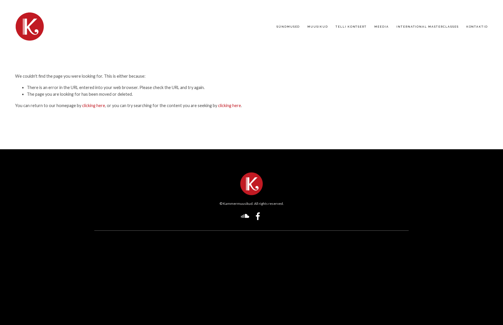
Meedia (381, 26)
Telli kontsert (351, 26)
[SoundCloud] (245, 216)
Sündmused (288, 26)
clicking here (93, 105)
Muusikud (317, 26)
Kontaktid (477, 26)
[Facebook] (258, 216)
